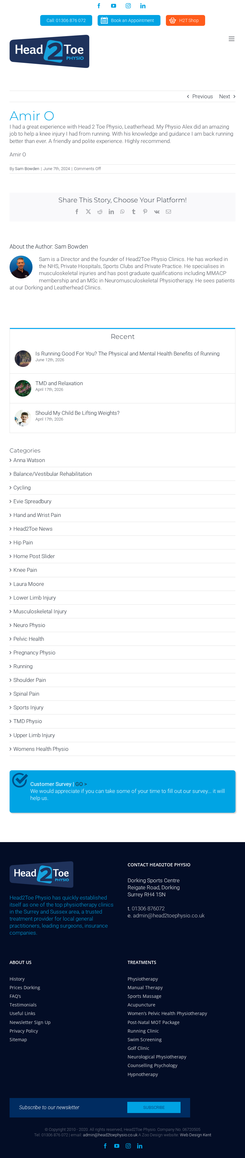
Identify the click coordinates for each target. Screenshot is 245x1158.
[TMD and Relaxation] (23, 383)
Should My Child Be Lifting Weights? (77, 413)
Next (224, 96)
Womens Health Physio (41, 749)
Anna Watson (29, 460)
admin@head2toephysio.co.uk (168, 915)
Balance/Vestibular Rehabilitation (52, 474)
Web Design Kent (195, 1134)
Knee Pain (25, 570)
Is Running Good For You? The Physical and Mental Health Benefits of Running (127, 353)
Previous (202, 96)
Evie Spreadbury (32, 501)
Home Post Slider (34, 556)
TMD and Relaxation (59, 383)
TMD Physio (27, 721)
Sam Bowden (27, 168)
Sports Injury (28, 707)
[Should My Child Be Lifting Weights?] (23, 413)
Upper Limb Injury (34, 735)
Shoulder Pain (29, 680)
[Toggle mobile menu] (232, 38)
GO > (81, 784)
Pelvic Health (28, 639)
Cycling (22, 487)
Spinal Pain (26, 694)
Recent (123, 336)
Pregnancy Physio (34, 652)
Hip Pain (23, 542)
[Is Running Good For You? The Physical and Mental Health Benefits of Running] (23, 354)
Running (23, 666)
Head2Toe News (33, 529)
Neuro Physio (29, 625)
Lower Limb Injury (34, 597)
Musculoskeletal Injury (40, 611)
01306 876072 (148, 908)
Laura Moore (28, 584)
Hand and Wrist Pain (37, 515)
